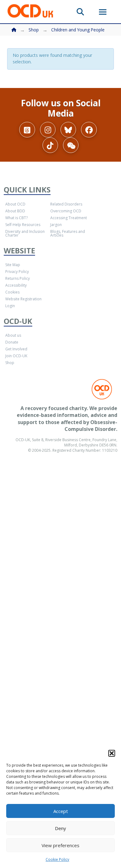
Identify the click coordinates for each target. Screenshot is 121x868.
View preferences (60, 845)
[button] (112, 753)
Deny (60, 828)
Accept (60, 811)
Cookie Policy (57, 859)
